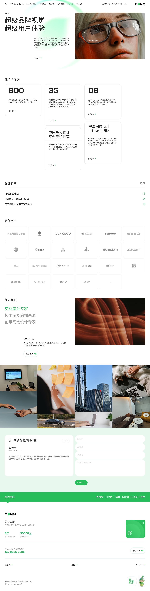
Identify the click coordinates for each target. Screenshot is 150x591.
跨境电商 (43, 4)
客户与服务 (61, 4)
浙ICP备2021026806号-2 (14, 584)
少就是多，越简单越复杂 (17, 198)
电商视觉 (51, 4)
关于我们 (70, 4)
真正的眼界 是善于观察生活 (18, 204)
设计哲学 (79, 4)
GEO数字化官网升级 (17, 4)
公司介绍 (37, 58)
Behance (139, 564)
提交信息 (79, 483)
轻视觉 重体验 (12, 193)
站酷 (73, 564)
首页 (6, 4)
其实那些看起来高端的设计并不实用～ (115, 4)
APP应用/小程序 (32, 4)
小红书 (7, 564)
